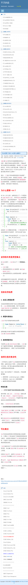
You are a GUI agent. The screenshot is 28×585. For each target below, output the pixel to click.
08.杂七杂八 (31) (6, 149)
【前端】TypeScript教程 (8, 525)
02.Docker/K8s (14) (7, 109)
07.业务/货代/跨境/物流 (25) (9, 146)
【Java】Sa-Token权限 (8, 496)
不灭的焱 (5, 2)
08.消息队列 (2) (6, 126)
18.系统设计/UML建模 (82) (9, 86)
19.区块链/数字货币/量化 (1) (9, 89)
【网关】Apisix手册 (7, 499)
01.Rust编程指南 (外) (7, 17)
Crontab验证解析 (6, 565)
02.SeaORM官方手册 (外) (8, 20)
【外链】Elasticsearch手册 (9, 545)
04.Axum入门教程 (7, 25)
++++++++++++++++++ (8, 505)
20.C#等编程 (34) (7, 91)
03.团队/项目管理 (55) (8, 135)
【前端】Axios (6, 516)
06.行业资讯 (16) (6, 143)
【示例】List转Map (7, 531)
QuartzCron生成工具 (7, 567)
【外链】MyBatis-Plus (8, 550)
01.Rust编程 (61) (6, 34)
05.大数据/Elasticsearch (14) (9, 60)
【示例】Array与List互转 (8, 533)
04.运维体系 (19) (6, 43)
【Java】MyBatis (7, 542)
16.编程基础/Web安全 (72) (9, 80)
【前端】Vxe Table (7, 519)
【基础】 (7, 559)
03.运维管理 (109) (7, 40)
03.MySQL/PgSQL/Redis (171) (10, 112)
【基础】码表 (7, 556)
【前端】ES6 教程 (7, 522)
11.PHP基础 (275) (7, 69)
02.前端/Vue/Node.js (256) (9, 52)
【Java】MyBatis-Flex (8, 493)
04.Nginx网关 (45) (7, 114)
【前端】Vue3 (6, 508)
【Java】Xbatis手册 (7, 491)
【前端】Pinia (6, 513)
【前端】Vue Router (7, 511)
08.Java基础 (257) (7, 66)
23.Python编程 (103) (7, 97)
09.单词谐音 (5, 28)
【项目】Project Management (9, 576)
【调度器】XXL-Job (7, 502)
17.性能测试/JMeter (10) (8, 83)
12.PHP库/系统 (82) (7, 72)
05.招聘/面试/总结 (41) (8, 140)
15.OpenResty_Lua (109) (8, 77)
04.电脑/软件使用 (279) (8, 138)
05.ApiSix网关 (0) (7, 46)
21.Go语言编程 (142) (7, 94)
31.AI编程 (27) (6, 100)
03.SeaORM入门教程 (7, 23)
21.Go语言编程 (20, 157)
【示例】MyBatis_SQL (8, 539)
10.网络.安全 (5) (6, 129)
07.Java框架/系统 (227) (8, 63)
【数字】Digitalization (8, 573)
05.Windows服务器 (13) (8, 117)
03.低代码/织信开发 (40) (8, 54)
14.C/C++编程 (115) (7, 74)
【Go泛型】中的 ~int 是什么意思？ (11, 153)
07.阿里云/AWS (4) (7, 123)
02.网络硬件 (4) (6, 37)
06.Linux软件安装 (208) (8, 120)
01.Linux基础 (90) (7, 106)
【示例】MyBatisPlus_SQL (9, 548)
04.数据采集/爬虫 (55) (8, 57)
